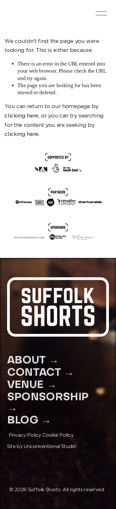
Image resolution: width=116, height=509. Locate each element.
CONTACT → (40, 373)
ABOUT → (33, 361)
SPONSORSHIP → (48, 402)
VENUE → (32, 385)
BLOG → (29, 421)
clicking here (21, 115)
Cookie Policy (58, 435)
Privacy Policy (25, 435)
